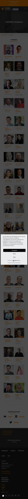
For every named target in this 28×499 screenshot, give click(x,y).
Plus (14, 257)
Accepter (14, 250)
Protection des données (16, 262)
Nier (14, 254)
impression (9, 262)
